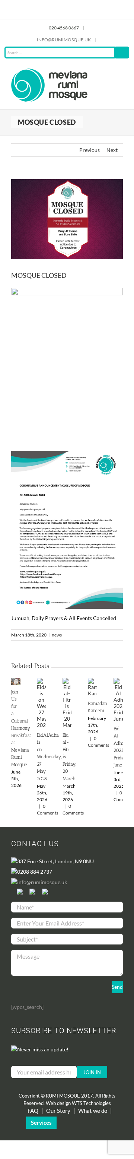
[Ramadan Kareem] (92, 681)
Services (41, 1122)
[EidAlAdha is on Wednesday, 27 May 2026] (41, 681)
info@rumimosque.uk (42, 882)
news (57, 635)
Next (112, 150)
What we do (92, 1110)
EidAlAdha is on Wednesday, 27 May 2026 (49, 756)
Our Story (58, 1110)
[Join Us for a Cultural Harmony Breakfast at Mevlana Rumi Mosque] (15, 681)
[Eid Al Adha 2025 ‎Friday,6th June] (118, 681)
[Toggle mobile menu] (120, 72)
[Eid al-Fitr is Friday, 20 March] (67, 681)
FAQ (33, 1110)
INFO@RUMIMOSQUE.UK (64, 39)
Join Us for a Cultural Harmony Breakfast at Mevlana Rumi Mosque (21, 728)
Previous (89, 150)
